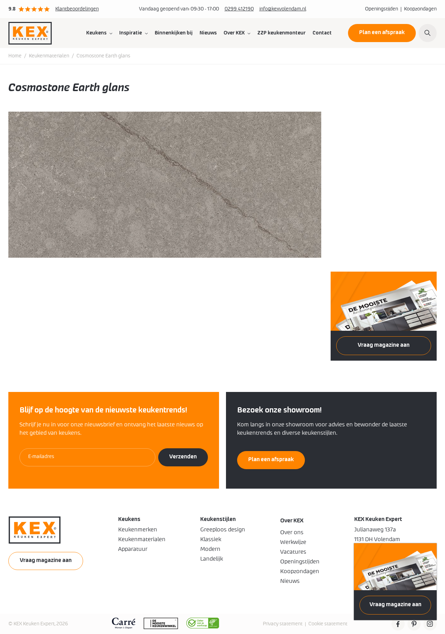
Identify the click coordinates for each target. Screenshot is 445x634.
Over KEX (234, 33)
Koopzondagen (420, 9)
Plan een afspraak (382, 32)
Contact (322, 33)
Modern (210, 549)
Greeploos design (222, 529)
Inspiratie (130, 33)
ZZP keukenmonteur (281, 33)
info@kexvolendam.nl (282, 9)
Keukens (96, 33)
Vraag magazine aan (395, 604)
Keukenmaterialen (49, 56)
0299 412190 (239, 9)
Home (15, 56)
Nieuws (208, 33)
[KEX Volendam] (30, 33)
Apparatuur (132, 549)
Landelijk (211, 559)
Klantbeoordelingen (77, 9)
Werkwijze (293, 542)
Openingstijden (381, 9)
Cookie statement (327, 623)
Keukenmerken (137, 529)
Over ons (292, 532)
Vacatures (293, 552)
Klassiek (210, 539)
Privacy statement (282, 623)
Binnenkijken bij (174, 33)
